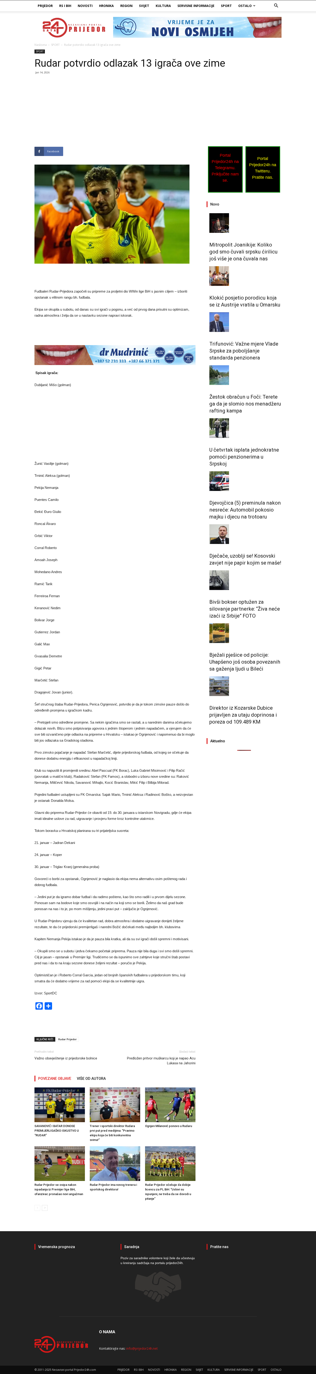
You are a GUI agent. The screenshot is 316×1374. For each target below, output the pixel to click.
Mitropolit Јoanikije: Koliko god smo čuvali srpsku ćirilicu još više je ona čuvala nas (243, 252)
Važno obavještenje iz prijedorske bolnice (65, 1058)
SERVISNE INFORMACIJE (195, 5)
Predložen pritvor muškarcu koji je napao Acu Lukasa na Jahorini (161, 1060)
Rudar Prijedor (67, 1039)
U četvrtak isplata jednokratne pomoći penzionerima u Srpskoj (244, 457)
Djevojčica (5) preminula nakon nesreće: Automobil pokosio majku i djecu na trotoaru (245, 510)
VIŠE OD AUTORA (91, 1078)
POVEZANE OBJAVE (54, 1078)
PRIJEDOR (45, 5)
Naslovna (40, 45)
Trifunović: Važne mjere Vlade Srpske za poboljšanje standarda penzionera (243, 351)
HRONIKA (106, 5)
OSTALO (245, 5)
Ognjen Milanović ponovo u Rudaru (168, 1126)
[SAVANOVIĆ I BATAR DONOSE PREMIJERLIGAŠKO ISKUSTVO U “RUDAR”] (59, 1104)
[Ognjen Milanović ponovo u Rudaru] (170, 1104)
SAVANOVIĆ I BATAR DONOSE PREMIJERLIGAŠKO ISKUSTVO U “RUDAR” (56, 1130)
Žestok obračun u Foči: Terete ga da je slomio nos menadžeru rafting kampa (245, 404)
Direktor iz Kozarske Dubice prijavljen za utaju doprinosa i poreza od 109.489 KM (243, 715)
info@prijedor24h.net (142, 1348)
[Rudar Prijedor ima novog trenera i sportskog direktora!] (115, 1163)
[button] (276, 6)
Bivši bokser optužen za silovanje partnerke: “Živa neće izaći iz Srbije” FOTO (244, 609)
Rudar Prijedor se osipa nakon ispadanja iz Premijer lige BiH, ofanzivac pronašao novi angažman (58, 1189)
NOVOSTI (85, 5)
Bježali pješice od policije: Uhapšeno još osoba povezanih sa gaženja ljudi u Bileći (244, 662)
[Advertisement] (114, 112)
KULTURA (163, 5)
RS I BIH (65, 5)
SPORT (226, 5)
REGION (126, 5)
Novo (214, 204)
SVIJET (144, 5)
